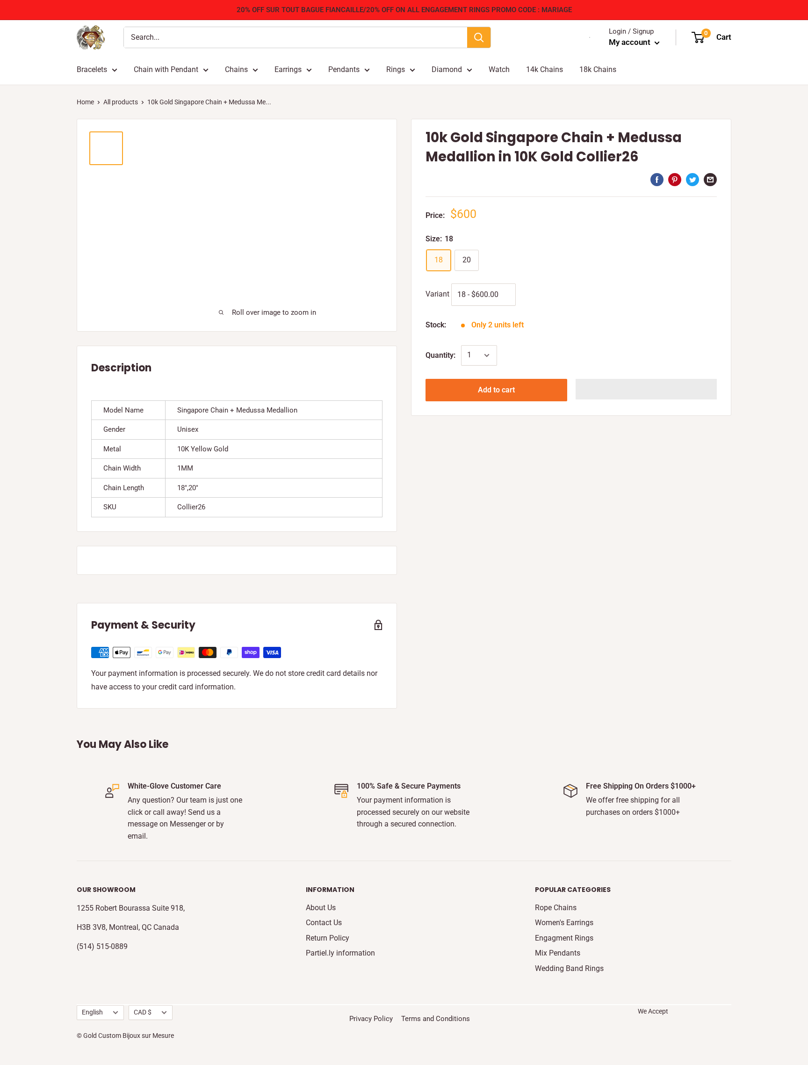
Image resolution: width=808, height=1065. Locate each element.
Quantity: (440, 355)
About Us (321, 907)
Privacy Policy (371, 1018)
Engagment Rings (564, 938)
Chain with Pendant (166, 69)
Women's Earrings (564, 922)
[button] (646, 389)
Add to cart (496, 389)
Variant (437, 294)
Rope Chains (556, 907)
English (92, 1012)
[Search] (479, 37)
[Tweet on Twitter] (692, 179)
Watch (499, 69)
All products (120, 102)
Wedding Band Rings (569, 968)
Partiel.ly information (340, 953)
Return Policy (327, 938)
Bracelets (92, 69)
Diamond (447, 69)
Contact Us (324, 922)
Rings (395, 69)
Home (85, 102)
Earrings (288, 69)
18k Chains (597, 69)
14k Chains (544, 69)
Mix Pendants (557, 953)
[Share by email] (710, 179)
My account (630, 42)
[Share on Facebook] (657, 179)
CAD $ (143, 1012)
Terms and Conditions (435, 1018)
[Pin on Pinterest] (674, 179)
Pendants (344, 69)
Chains (236, 69)
